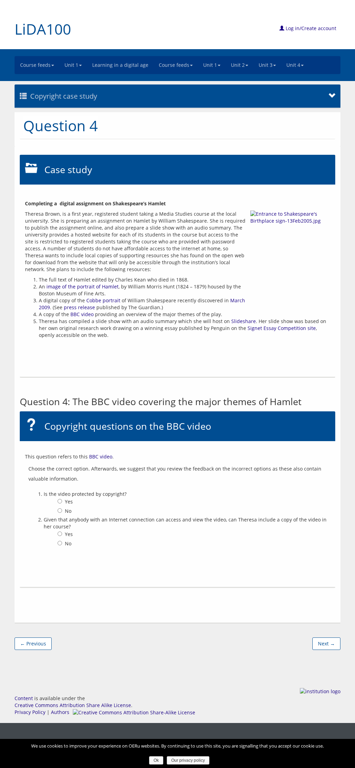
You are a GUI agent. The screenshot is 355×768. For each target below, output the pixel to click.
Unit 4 (293, 65)
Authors (60, 712)
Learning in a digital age (120, 65)
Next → (326, 643)
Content (24, 698)
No (68, 511)
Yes (69, 501)
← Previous (33, 643)
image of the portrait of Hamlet (82, 286)
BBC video (82, 314)
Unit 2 (238, 65)
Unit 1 (71, 65)
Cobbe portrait (103, 300)
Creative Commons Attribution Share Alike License (73, 705)
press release (79, 307)
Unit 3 (265, 65)
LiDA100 (43, 29)
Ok (156, 760)
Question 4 (60, 125)
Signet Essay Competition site (282, 328)
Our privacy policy (188, 760)
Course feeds (35, 65)
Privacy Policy (30, 712)
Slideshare (243, 321)
